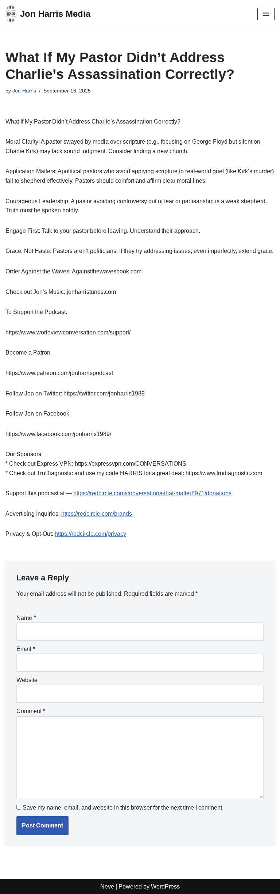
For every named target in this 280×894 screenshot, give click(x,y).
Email (25, 649)
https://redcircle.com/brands (96, 514)
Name (26, 618)
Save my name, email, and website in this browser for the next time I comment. (123, 807)
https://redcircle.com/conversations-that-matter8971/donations (152, 493)
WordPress (165, 886)
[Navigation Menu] (266, 14)
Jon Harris (24, 91)
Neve (107, 886)
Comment (30, 711)
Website (27, 680)
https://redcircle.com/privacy (90, 534)
